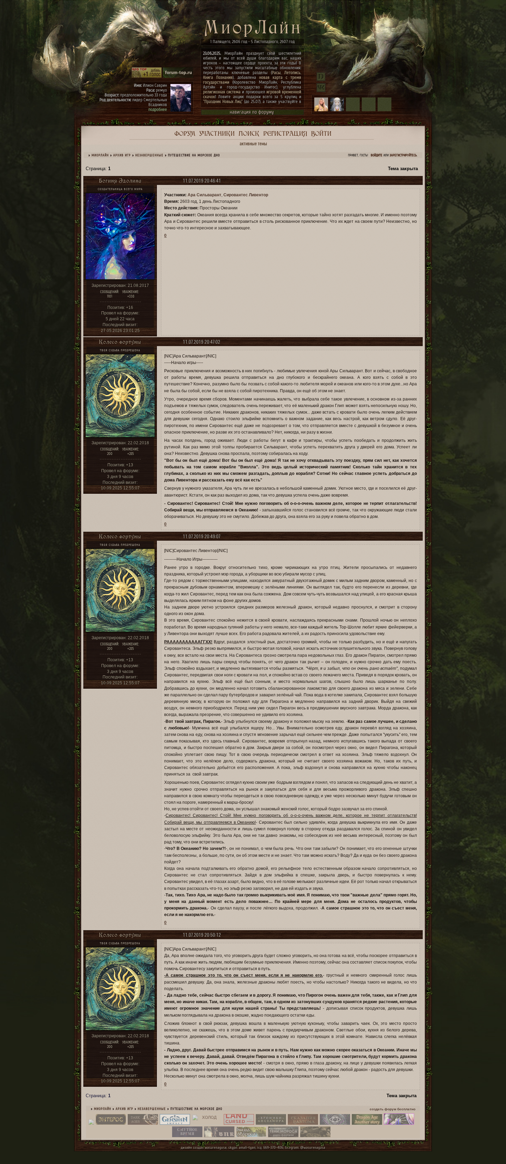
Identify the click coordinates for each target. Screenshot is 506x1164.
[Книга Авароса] (251, 1135)
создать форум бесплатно (392, 1109)
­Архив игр (122, 155)
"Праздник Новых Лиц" (223, 101)
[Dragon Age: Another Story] (367, 1123)
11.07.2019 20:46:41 (202, 180)
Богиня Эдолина (120, 181)
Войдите (376, 155)
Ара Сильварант (204, 195)
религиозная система (222, 91)
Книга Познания (218, 77)
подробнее (157, 109)
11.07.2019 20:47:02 (201, 342)
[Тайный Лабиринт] (399, 1123)
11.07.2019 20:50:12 (202, 935)
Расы (276, 72)
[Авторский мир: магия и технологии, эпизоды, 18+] (111, 1123)
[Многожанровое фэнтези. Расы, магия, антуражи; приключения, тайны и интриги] (303, 1123)
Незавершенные (149, 155)
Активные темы (253, 143)
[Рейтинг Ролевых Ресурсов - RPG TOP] (146, 76)
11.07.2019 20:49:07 (201, 536)
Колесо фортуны (120, 342)
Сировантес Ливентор (245, 195)
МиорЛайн (100, 155)
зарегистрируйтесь (403, 155)
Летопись (292, 72)
